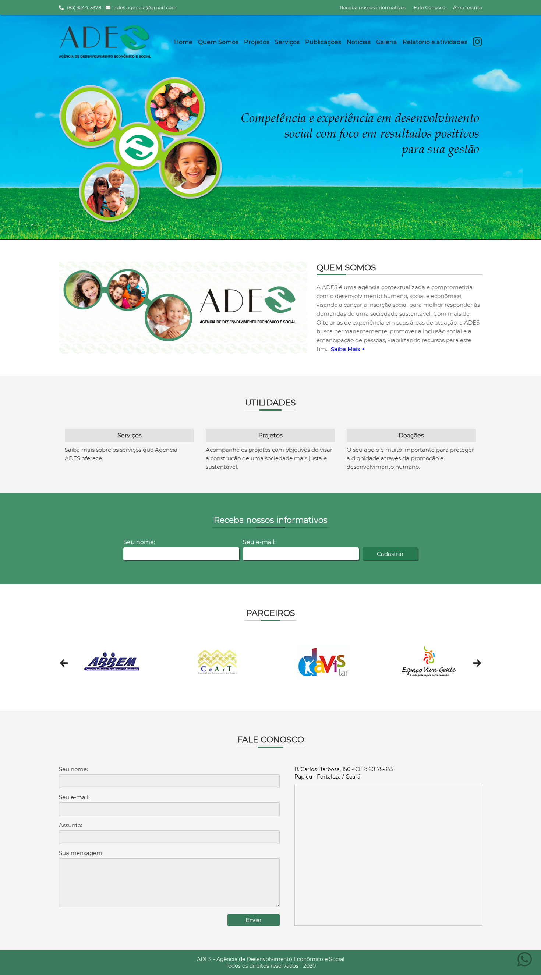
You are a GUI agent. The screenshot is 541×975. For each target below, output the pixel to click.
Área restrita (467, 7)
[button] (64, 663)
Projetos (256, 42)
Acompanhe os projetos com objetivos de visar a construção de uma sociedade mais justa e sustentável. (269, 458)
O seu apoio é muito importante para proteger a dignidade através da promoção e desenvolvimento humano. (410, 458)
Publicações (323, 42)
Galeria (386, 42)
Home (183, 42)
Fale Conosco (429, 7)
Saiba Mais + (348, 348)
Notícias (359, 42)
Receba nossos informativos (373, 7)
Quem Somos (218, 42)
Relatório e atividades (435, 42)
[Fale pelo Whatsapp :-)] (524, 963)
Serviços (287, 42)
